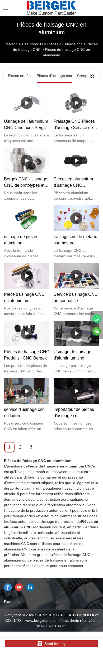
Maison (12, 44)
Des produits (32, 44)
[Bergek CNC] (96, 318)
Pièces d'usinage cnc (64, 44)
